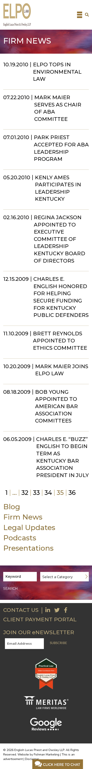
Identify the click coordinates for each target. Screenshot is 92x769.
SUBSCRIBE (58, 643)
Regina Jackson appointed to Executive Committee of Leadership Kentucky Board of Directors (59, 239)
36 (72, 492)
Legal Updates (29, 527)
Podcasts (19, 537)
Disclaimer (32, 759)
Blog (11, 506)
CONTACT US (21, 610)
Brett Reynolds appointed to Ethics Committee (60, 340)
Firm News (22, 516)
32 (24, 492)
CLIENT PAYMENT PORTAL (40, 619)
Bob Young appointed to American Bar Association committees (56, 406)
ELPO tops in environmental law (57, 71)
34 (48, 492)
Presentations (28, 548)
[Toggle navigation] (79, 15)
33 (36, 492)
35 (60, 492)
